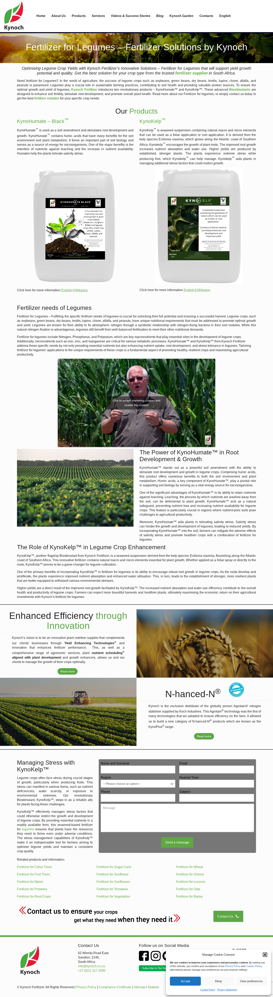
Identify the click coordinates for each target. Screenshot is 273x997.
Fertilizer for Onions (190, 874)
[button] (265, 955)
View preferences (251, 981)
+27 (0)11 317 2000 (92, 970)
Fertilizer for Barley (189, 896)
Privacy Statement (227, 989)
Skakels (153, 987)
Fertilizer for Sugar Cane (114, 867)
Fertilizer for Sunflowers (113, 881)
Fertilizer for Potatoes (32, 889)
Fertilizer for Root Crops (34, 896)
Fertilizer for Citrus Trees (34, 867)
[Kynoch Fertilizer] (14, 16)
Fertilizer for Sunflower (113, 874)
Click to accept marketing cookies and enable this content (136, 403)
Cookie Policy (207, 989)
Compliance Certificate (115, 987)
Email (183, 763)
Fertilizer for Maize (30, 881)
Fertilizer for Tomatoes (112, 889)
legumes (28, 829)
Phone (105, 791)
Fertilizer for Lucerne (190, 881)
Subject (184, 791)
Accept (185, 981)
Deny (218, 981)
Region (106, 777)
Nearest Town (189, 777)
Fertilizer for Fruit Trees (33, 874)
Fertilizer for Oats (188, 889)
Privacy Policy (232, 966)
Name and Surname (115, 763)
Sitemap (139, 987)
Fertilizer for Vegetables (113, 896)
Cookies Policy (254, 966)
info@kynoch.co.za (91, 966)
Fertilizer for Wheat (189, 867)
